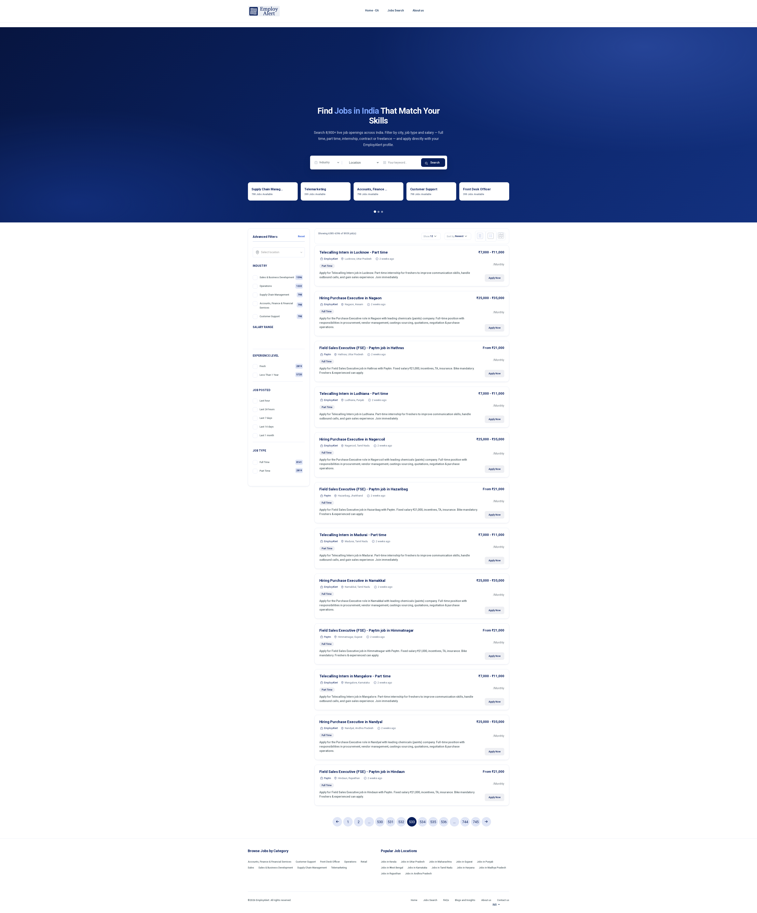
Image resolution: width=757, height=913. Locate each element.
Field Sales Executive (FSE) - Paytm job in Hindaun (362, 771)
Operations (350, 861)
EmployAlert (331, 258)
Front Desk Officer (330, 861)
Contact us (503, 900)
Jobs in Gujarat (464, 861)
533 (412, 822)
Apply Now (495, 278)
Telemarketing (339, 867)
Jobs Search (395, 10)
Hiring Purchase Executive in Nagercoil (352, 439)
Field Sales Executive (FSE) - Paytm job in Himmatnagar (366, 630)
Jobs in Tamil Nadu (442, 867)
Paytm (327, 354)
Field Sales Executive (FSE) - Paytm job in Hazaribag (363, 489)
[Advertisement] (378, 76)
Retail (364, 861)
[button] (375, 211)
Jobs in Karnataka (417, 867)
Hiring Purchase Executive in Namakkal (352, 580)
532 (401, 822)
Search (435, 162)
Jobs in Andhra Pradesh (418, 873)
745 (476, 822)
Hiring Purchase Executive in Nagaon (350, 298)
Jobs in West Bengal (392, 867)
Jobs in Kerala (388, 861)
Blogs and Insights (465, 900)
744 (465, 822)
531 (390, 822)
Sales (251, 867)
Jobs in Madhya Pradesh (492, 867)
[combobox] (328, 162)
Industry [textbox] (325, 162)
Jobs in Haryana (466, 867)
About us (418, 10)
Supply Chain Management (312, 867)
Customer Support (306, 861)
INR (495, 904)
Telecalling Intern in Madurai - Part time (352, 535)
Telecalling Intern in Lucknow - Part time (353, 252)
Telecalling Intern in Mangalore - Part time (355, 676)
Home (414, 900)
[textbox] (280, 252)
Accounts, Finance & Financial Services (269, 861)
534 (422, 822)
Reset (301, 236)
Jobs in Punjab (485, 861)
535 (433, 822)
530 (380, 822)
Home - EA (372, 10)
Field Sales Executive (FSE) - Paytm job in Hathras (361, 348)
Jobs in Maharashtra (440, 861)
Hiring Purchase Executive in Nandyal (350, 722)
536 (444, 822)
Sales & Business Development (275, 867)
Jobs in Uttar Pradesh (413, 861)
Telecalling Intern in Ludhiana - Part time (353, 393)
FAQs (446, 900)
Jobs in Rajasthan (391, 873)
